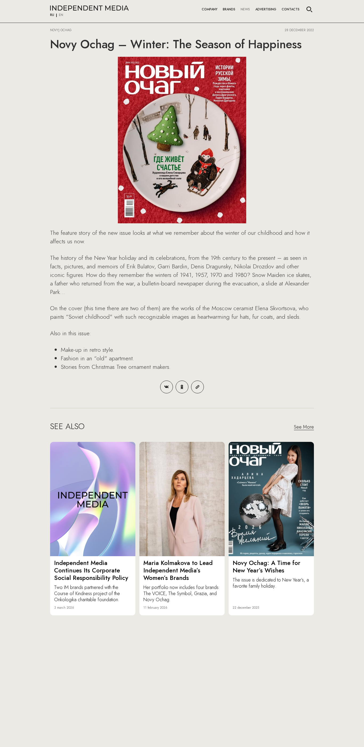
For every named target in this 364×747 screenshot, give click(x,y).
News (245, 9)
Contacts (291, 9)
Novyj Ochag (61, 30)
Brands (229, 9)
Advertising (265, 9)
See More (304, 427)
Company (209, 9)
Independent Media (89, 8)
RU (52, 15)
